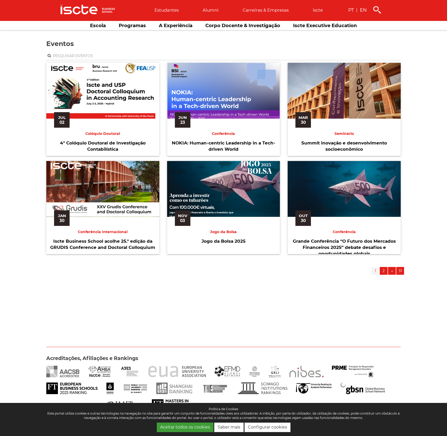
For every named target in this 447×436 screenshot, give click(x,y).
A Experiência (175, 25)
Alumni (211, 10)
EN (363, 10)
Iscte (318, 10)
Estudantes (166, 10)
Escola (98, 25)
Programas (132, 25)
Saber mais (229, 427)
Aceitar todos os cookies (185, 427)
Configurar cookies (267, 427)
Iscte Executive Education (325, 25)
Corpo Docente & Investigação (242, 25)
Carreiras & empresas (266, 10)
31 (400, 271)
